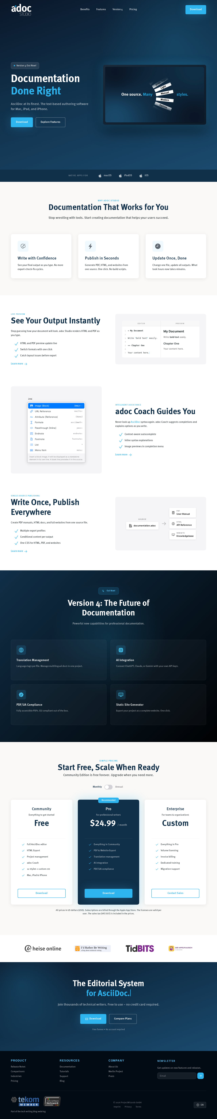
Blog (62, 1081)
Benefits (85, 9)
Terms (138, 1107)
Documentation (68, 1067)
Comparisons (18, 1071)
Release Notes (18, 1067)
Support (64, 1076)
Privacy (128, 1107)
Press (111, 1076)
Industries (16, 1076)
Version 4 (118, 9)
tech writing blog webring (33, 1112)
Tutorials (64, 1071)
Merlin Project (115, 1071)
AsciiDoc (135, 422)
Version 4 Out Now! (26, 65)
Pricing (133, 9)
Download (196, 9)
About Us (113, 1067)
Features (101, 9)
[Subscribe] (200, 1076)
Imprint (117, 1107)
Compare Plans (123, 1018)
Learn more (17, 364)
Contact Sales (175, 893)
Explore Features (50, 122)
